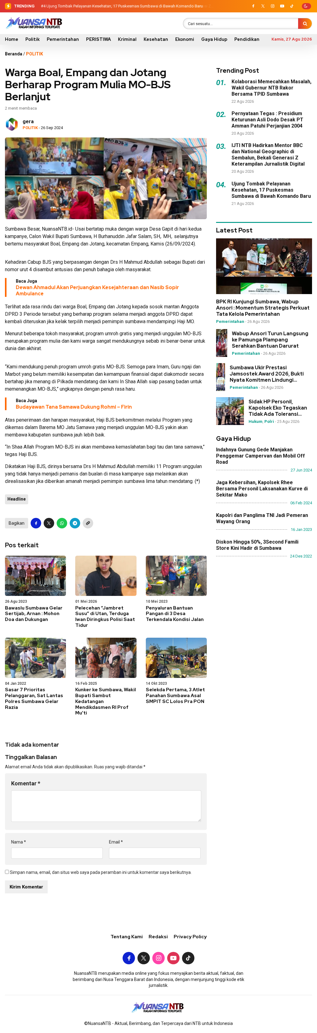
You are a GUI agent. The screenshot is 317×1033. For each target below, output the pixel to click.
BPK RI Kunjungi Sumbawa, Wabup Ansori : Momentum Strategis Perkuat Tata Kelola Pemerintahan (263, 308)
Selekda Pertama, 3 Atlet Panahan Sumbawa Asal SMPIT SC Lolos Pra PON (175, 696)
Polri (269, 421)
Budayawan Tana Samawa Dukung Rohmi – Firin (74, 407)
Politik (32, 39)
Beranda (13, 53)
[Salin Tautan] (88, 523)
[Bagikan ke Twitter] (49, 523)
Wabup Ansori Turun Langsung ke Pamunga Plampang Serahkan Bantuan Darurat (270, 340)
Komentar (25, 783)
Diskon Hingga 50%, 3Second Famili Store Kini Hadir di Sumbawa (257, 545)
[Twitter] (263, 6)
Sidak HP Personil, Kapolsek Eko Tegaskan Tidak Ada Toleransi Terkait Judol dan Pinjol (278, 408)
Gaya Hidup (214, 39)
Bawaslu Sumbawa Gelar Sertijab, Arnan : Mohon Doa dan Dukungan (34, 614)
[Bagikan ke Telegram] (75, 523)
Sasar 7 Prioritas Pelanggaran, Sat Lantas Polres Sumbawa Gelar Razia (34, 698)
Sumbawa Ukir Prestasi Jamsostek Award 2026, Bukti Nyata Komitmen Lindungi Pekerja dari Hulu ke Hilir (267, 374)
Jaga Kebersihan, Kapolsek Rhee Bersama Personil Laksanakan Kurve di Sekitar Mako (262, 489)
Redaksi (158, 937)
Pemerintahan (63, 39)
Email (116, 842)
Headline (16, 499)
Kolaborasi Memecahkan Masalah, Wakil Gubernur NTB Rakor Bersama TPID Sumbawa (271, 88)
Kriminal (127, 39)
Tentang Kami (127, 937)
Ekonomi (184, 39)
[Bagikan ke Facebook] (36, 523)
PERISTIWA (98, 39)
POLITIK (34, 53)
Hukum (256, 421)
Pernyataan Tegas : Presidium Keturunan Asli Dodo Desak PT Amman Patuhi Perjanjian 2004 (267, 120)
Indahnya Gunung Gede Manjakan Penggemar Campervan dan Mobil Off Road (260, 456)
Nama (18, 842)
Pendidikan (246, 39)
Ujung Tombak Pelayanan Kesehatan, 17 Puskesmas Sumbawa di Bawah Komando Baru (124, 6)
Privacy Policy (190, 937)
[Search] (305, 23)
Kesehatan (156, 39)
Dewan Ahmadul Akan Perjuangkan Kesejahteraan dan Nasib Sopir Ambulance (97, 290)
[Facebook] (253, 6)
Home (11, 39)
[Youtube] (282, 6)
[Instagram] (272, 6)
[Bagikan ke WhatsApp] (62, 523)
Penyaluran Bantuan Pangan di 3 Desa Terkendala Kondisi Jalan (175, 614)
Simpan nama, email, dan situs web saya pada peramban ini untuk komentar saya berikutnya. (101, 872)
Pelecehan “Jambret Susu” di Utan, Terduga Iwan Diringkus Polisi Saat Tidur (105, 616)
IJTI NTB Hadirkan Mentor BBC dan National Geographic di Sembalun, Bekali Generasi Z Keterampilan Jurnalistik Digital (268, 154)
